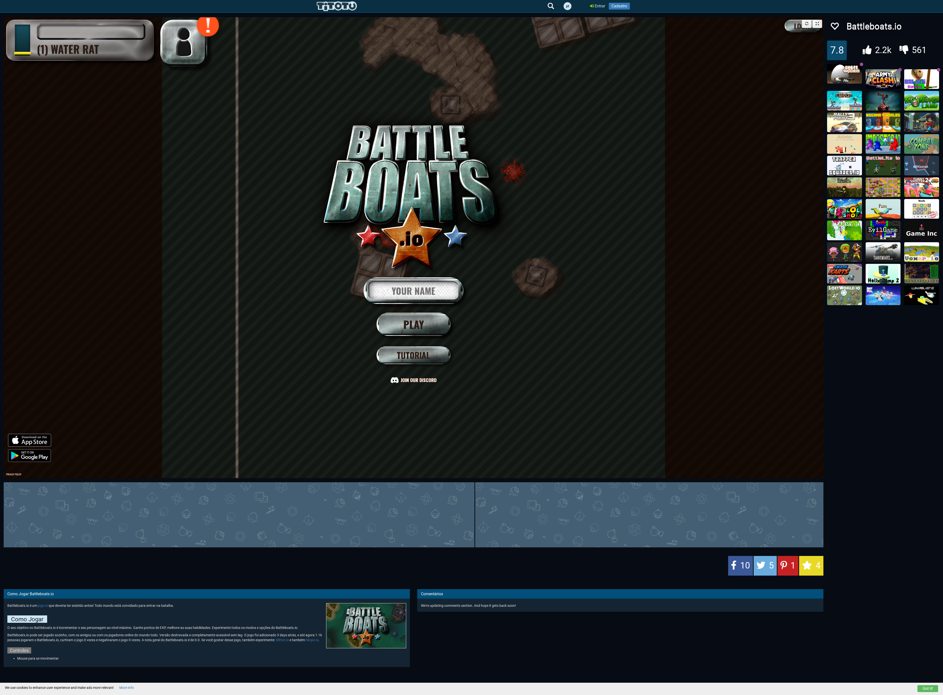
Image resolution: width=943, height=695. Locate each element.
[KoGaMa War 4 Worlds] (883, 122)
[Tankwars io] (883, 252)
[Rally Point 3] (844, 122)
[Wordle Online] (921, 209)
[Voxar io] (921, 252)
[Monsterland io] (921, 101)
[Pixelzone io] (844, 252)
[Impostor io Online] (883, 144)
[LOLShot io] (844, 209)
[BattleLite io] (883, 165)
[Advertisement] (413, 514)
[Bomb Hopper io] (921, 274)
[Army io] (844, 230)
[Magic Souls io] (883, 187)
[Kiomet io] (921, 165)
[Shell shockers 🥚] (844, 74)
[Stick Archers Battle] (844, 101)
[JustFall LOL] (883, 295)
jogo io (43, 606)
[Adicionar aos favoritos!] (834, 27)
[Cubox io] (844, 187)
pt (567, 6)
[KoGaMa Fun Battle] (883, 209)
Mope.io (312, 640)
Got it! (928, 688)
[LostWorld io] (844, 295)
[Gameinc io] (921, 230)
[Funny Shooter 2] (921, 187)
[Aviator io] (844, 144)
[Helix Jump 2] (883, 274)
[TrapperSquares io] (844, 165)
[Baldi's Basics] (921, 79)
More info (126, 688)
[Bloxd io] (921, 122)
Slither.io (282, 640)
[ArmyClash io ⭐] (883, 79)
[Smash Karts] (844, 274)
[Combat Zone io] (921, 144)
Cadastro (619, 6)
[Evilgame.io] (883, 230)
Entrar (599, 6)
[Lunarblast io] (921, 295)
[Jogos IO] (337, 6)
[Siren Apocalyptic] (883, 101)
